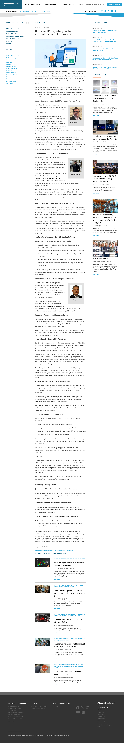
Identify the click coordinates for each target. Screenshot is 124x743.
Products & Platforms (15, 36)
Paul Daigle (49, 306)
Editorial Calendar (13, 710)
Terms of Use (101, 716)
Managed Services (11, 66)
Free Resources (97, 4)
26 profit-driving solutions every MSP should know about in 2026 (105, 68)
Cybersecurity (36, 4)
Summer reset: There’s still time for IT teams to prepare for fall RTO (105, 59)
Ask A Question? (12, 721)
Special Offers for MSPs (15, 719)
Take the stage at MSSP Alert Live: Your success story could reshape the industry (105, 178)
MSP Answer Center (11, 68)
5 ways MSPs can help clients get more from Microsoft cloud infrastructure (105, 40)
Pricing (43, 11)
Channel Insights (68, 4)
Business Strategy (52, 4)
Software (9, 79)
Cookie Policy (101, 721)
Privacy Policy (101, 718)
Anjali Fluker (66, 599)
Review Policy (101, 714)
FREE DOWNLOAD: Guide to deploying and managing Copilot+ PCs (104, 98)
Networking (9, 70)
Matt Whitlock (46, 27)
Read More (57, 579)
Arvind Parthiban (55, 178)
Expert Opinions (13, 39)
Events (81, 4)
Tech (27, 4)
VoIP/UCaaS (9, 83)
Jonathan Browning (68, 625)
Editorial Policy (102, 723)
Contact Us (101, 712)
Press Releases (12, 31)
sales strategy (64, 479)
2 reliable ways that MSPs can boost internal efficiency (104, 49)
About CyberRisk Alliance (15, 708)
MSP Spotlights (12, 33)
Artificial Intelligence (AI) (13, 56)
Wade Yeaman (39, 110)
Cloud (8, 60)
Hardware (9, 62)
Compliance (26, 11)
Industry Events (10, 64)
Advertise (88, 4)
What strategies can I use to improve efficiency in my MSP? (104, 31)
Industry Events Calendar (38, 708)
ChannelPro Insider (114, 4)
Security (8, 77)
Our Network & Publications (16, 712)
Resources (10, 41)
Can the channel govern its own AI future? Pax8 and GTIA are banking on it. (69, 593)
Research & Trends (11, 75)
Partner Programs (11, 72)
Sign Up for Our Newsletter (16, 717)
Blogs (8, 44)
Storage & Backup (11, 81)
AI (20, 11)
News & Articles (13, 28)
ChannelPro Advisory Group (16, 714)
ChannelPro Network (68, 568)
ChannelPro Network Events (39, 706)
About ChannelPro (13, 706)
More (48, 11)
